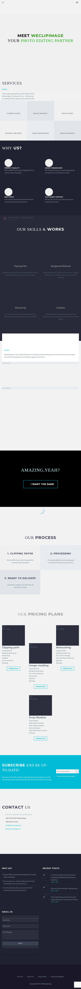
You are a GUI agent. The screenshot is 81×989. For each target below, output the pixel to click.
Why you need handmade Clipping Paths (64, 888)
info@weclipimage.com (13, 825)
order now (13, 669)
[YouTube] (44, 969)
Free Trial (20, 976)
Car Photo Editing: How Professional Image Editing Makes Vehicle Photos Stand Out (63, 877)
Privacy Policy (42, 976)
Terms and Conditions (57, 976)
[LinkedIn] (39, 969)
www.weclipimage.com (13, 829)
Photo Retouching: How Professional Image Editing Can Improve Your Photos (64, 898)
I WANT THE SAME (40, 484)
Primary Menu (77, 2)
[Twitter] (42, 969)
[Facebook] (36, 969)
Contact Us (30, 976)
